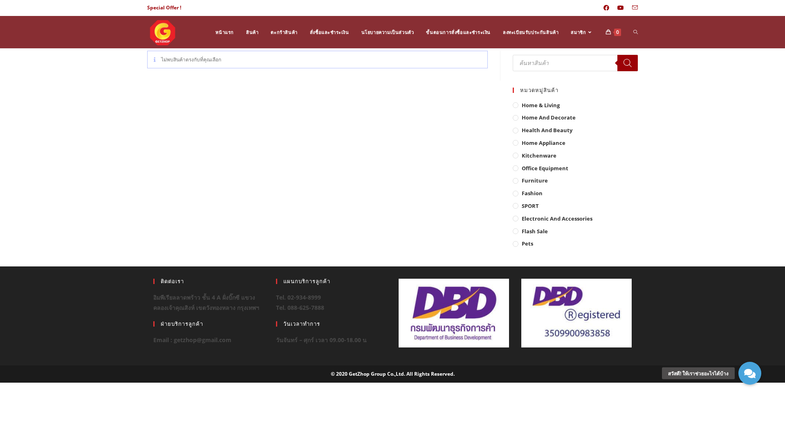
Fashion (532, 193)
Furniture (535, 180)
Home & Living (541, 105)
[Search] (627, 63)
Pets (527, 243)
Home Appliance (543, 143)
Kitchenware (539, 155)
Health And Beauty (547, 130)
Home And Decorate (549, 117)
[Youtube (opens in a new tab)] (620, 8)
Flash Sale (535, 231)
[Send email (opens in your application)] (633, 8)
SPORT (530, 206)
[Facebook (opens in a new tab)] (606, 8)
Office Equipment (545, 168)
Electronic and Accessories (557, 218)
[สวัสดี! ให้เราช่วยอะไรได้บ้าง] (749, 373)
